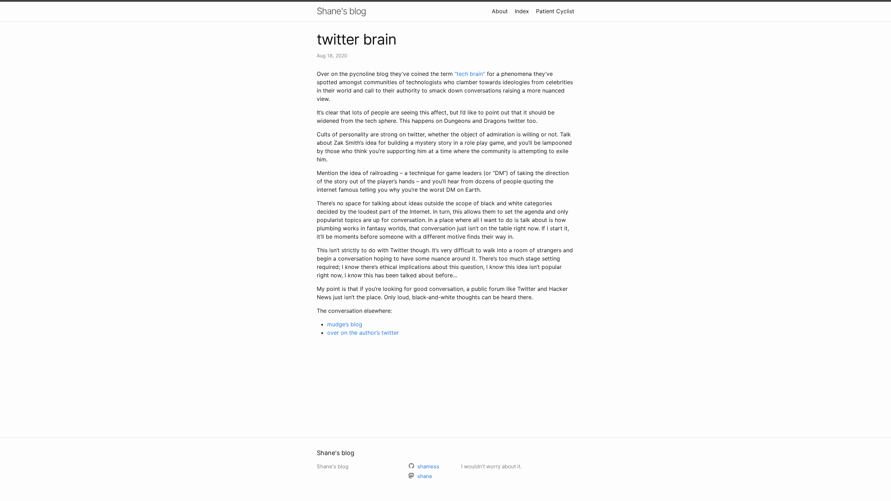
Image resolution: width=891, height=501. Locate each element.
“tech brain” (470, 73)
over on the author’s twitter (363, 332)
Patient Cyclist (555, 11)
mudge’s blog (344, 324)
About (500, 11)
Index (522, 11)
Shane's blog (341, 11)
